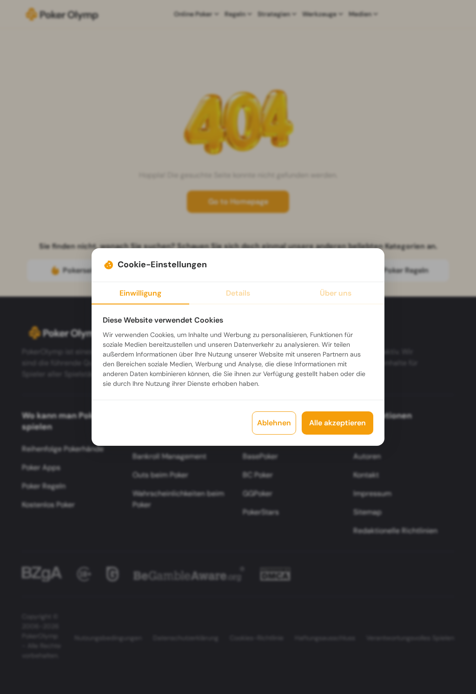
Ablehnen (274, 423)
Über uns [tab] (335, 293)
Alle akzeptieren (337, 423)
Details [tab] (238, 293)
